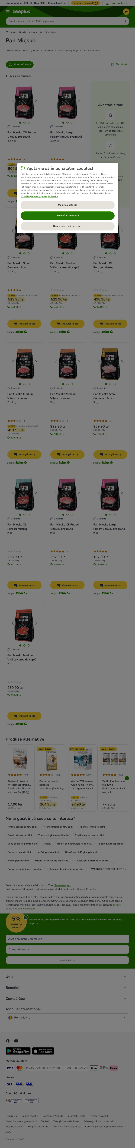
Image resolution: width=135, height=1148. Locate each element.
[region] (67, 198)
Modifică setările (67, 205)
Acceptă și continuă (67, 215)
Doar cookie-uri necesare (67, 226)
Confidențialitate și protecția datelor (39, 196)
